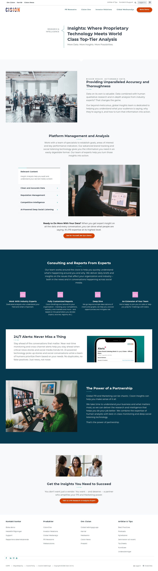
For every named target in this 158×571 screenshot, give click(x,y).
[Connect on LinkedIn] (10, 558)
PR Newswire (48, 539)
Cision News (29, 2)
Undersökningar (124, 552)
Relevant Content (29, 172)
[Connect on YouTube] (16, 558)
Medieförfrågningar (14, 531)
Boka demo (10, 527)
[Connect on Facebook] (6, 558)
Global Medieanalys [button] (125, 9)
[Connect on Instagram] (13, 558)
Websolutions (48, 543)
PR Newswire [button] (71, 9)
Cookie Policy (30, 565)
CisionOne (47, 527)
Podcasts (122, 531)
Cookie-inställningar (44, 565)
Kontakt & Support (126, 2)
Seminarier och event (127, 539)
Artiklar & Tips (112, 2)
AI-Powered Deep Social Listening (37, 210)
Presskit (84, 543)
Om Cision (11, 2)
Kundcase (122, 547)
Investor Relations (50, 531)
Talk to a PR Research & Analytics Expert (79, 500)
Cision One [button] (86, 9)
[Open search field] (135, 2)
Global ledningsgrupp (89, 527)
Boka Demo (144, 9)
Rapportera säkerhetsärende (17, 539)
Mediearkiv (85, 535)
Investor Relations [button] (104, 9)
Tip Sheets (122, 543)
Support (9, 535)
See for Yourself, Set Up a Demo (79, 235)
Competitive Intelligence (33, 202)
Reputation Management (33, 195)
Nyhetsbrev (122, 535)
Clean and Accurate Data (33, 188)
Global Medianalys (50, 535)
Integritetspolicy (18, 565)
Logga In (138, 565)
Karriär (19, 2)
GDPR (8, 565)
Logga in (141, 2)
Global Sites (148, 565)
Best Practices (124, 527)
